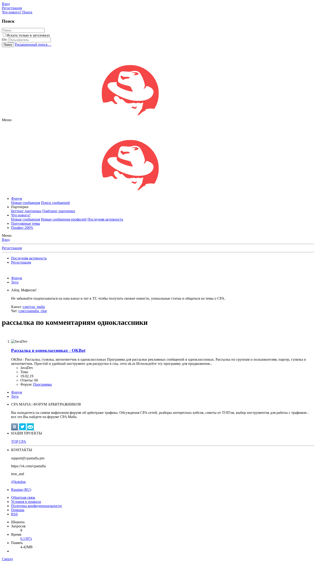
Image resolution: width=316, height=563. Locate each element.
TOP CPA (18, 441)
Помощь (17, 510)
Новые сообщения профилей (64, 219)
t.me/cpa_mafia (34, 307)
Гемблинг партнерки (58, 211)
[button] (7, 120)
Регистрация (12, 248)
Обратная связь (23, 497)
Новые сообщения (25, 203)
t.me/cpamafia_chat (33, 311)
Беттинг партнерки (26, 211)
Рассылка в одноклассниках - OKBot (48, 350)
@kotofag (18, 482)
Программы (42, 384)
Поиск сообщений (55, 203)
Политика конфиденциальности (36, 506)
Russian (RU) (21, 490)
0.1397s (26, 539)
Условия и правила (26, 502)
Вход (6, 240)
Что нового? (21, 215)
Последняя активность (105, 219)
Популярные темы (25, 223)
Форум (16, 198)
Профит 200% (22, 228)
